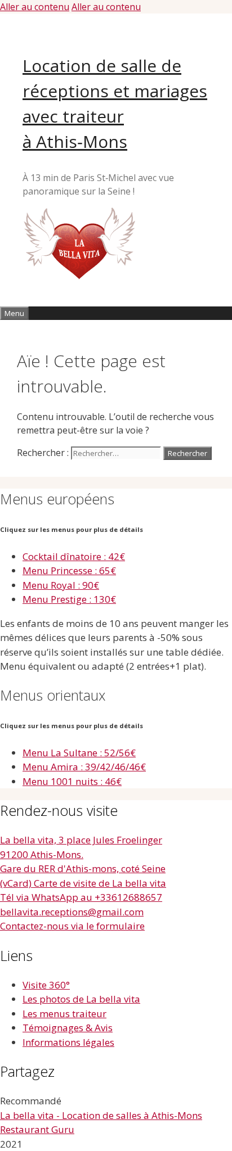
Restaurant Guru (37, 1129)
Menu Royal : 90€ (61, 585)
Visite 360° (46, 984)
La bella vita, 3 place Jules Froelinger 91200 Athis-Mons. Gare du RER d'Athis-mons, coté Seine (83, 854)
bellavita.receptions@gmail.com (72, 911)
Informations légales (68, 1042)
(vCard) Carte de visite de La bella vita (83, 883)
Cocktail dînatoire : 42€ (74, 556)
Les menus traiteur (64, 1013)
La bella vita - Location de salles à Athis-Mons (101, 1115)
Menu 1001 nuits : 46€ (72, 781)
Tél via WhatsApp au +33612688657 (81, 897)
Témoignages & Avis (68, 1027)
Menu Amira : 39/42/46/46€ (84, 766)
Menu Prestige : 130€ (69, 599)
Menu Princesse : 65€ (69, 570)
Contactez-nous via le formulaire (72, 925)
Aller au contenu (34, 7)
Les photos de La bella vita (81, 998)
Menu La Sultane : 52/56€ (79, 752)
